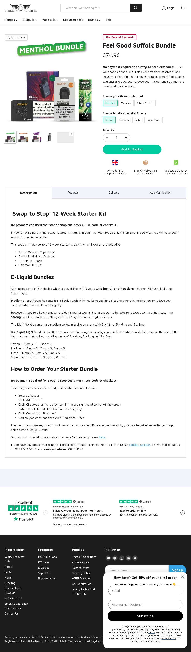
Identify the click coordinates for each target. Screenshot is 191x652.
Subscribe (145, 616)
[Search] (136, 8)
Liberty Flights (52, 637)
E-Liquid (29, 19)
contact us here (139, 444)
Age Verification (160, 192)
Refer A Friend (13, 598)
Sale (109, 19)
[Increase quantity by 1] (126, 138)
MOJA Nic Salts (47, 556)
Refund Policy (80, 567)
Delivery (114, 192)
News (8, 577)
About (8, 566)
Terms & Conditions (84, 556)
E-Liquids (43, 567)
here (102, 437)
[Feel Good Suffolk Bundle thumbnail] (10, 137)
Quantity (109, 129)
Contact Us (11, 613)
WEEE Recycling (81, 578)
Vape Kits (49, 19)
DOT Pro (43, 562)
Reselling (10, 583)
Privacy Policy (80, 562)
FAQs (8, 572)
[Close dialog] (182, 577)
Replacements (73, 19)
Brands (93, 19)
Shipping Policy (81, 573)
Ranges (10, 19)
